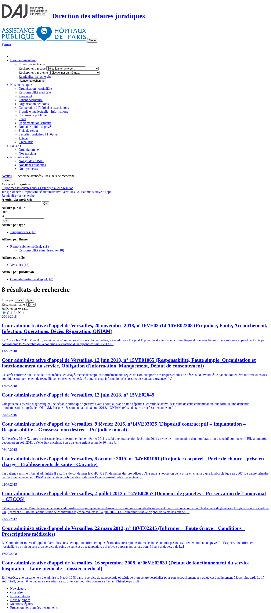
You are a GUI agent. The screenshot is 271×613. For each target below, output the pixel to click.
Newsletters (18, 588)
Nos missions (27, 153)
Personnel (25, 96)
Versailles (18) (19, 265)
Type (29, 300)
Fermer (6, 44)
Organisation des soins (34, 104)
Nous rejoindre (20, 600)
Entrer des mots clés (32, 64)
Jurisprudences (11, 192)
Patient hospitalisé (31, 100)
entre (5, 212)
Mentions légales (21, 604)
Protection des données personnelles (34, 607)
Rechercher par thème (33, 72)
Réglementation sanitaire (35, 123)
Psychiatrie (26, 142)
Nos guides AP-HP (31, 161)
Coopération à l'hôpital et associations (44, 107)
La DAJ (15, 146)
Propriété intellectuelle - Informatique (43, 111)
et (3, 216)
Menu (92, 40)
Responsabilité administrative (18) (41, 250)
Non (20, 312)
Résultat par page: (14, 304)
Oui (9, 312)
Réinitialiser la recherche (35, 76)
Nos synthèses (28, 168)
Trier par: (8, 300)
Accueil (7, 176)
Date (19, 300)
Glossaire (16, 592)
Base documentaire (23, 60)
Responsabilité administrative (41, 192)
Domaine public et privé (35, 126)
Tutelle (23, 138)
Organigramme (29, 149)
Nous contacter (20, 596)
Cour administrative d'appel (94, 192)
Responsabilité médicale (35, 92)
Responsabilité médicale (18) (29, 246)
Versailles (68, 192)
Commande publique (33, 115)
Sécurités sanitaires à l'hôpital (38, 134)
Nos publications (21, 157)
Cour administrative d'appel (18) (31, 279)
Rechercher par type (32, 68)
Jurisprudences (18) (23, 232)
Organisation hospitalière (35, 88)
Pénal (22, 119)
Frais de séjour (28, 130)
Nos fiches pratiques (32, 165)
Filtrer (6, 180)
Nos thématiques (21, 85)
